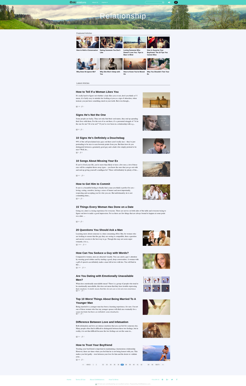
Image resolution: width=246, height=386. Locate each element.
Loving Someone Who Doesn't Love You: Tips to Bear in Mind (133, 52)
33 (107, 364)
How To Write (113, 380)
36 (118, 364)
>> (163, 364)
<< (83, 364)
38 (126, 364)
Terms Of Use (80, 380)
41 (137, 364)
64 (148, 364)
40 (134, 364)
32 (103, 364)
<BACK (88, 364)
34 (110, 364)
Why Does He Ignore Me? (86, 72)
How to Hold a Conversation (87, 50)
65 (152, 364)
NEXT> (157, 364)
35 (114, 364)
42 (141, 364)
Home (69, 380)
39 (130, 364)
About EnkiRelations (97, 380)
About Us (95, 2)
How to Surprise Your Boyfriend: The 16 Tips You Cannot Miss (157, 52)
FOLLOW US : (156, 379)
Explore (104, 2)
